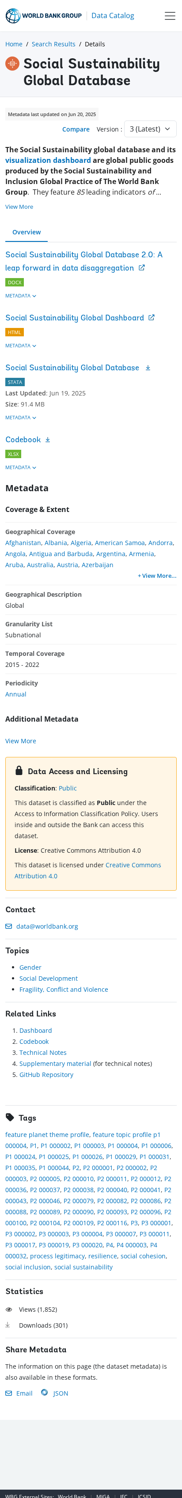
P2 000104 (45, 1223)
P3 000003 (54, 1234)
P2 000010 (79, 1178)
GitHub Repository (46, 1074)
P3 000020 (87, 1245)
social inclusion (28, 1267)
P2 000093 (112, 1212)
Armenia (141, 554)
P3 (134, 1223)
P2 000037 (45, 1190)
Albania (56, 542)
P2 (76, 1167)
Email (24, 1393)
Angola (15, 554)
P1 (33, 1145)
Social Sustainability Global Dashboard (74, 319)
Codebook (23, 440)
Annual (16, 694)
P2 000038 (79, 1190)
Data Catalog (112, 15)
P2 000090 (79, 1212)
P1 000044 (54, 1167)
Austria (67, 565)
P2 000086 (146, 1201)
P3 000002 (20, 1234)
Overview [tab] (26, 232)
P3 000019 (54, 1245)
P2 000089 (45, 1212)
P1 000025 (54, 1156)
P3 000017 (20, 1245)
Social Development (48, 978)
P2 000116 (112, 1223)
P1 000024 (20, 1156)
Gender (30, 967)
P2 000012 (146, 1178)
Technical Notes (43, 1052)
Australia (40, 565)
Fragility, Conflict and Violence (63, 989)
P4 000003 (132, 1245)
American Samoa (120, 542)
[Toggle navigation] (170, 15)
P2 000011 (112, 1178)
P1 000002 (56, 1145)
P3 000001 (156, 1223)
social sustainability (83, 1267)
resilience (102, 1256)
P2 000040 (112, 1190)
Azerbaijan (98, 565)
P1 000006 (156, 1145)
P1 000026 (87, 1156)
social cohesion (143, 1256)
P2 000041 (146, 1190)
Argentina (110, 554)
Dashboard (35, 1030)
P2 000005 (45, 1178)
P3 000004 (87, 1234)
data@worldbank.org (47, 926)
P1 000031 (155, 1156)
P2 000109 (79, 1223)
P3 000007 (121, 1234)
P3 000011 (155, 1234)
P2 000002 (132, 1167)
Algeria (81, 542)
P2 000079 (79, 1201)
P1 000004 (123, 1145)
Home (14, 44)
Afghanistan (23, 542)
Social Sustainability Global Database (73, 369)
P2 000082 (112, 1201)
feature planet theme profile (47, 1134)
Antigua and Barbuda (61, 554)
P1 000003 (89, 1145)
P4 (109, 1245)
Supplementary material (55, 1063)
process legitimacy (57, 1256)
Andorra (160, 542)
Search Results (54, 44)
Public (68, 788)
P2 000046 (45, 1201)
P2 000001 (98, 1167)
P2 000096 (146, 1212)
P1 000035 (20, 1167)
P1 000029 (121, 1156)
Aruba (14, 565)
